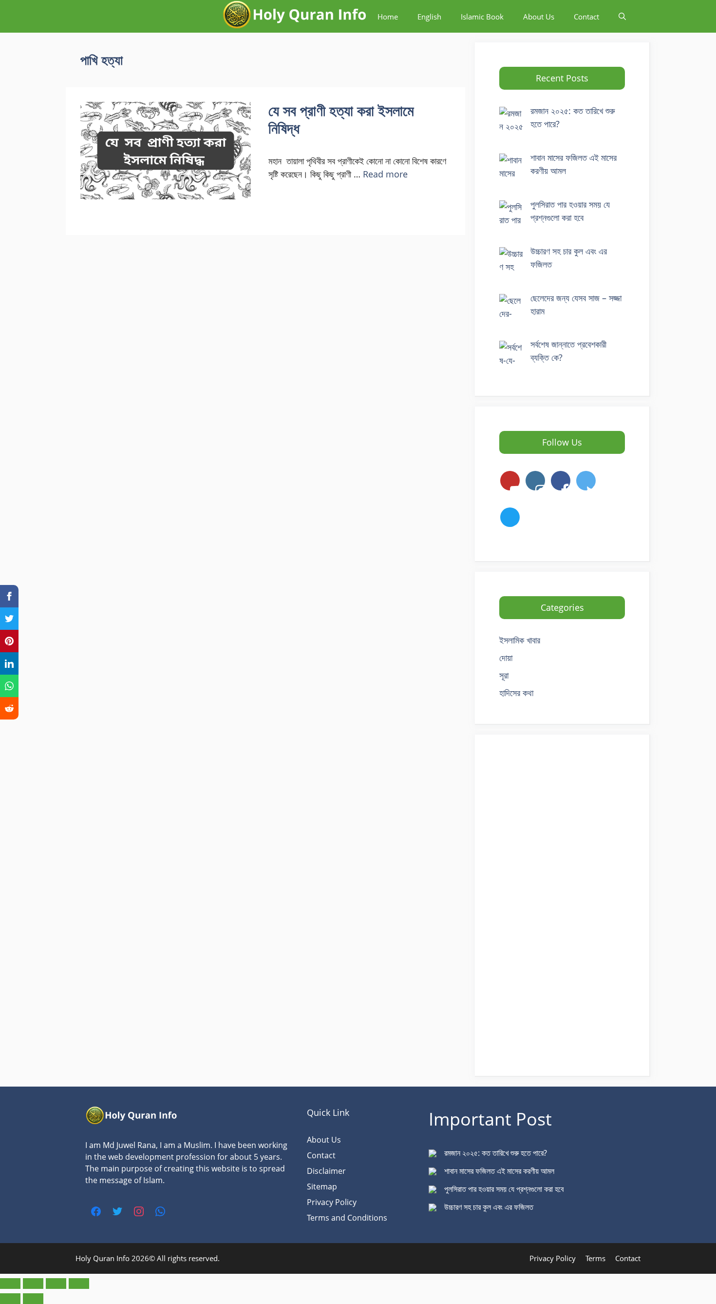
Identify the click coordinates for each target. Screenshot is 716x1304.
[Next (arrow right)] (33, 1298)
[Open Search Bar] (622, 16)
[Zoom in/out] (10, 1283)
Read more (385, 174)
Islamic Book (482, 16)
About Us (538, 16)
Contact (586, 16)
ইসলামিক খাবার (519, 640)
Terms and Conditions (347, 1217)
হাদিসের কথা (516, 693)
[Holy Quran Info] (295, 16)
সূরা (504, 675)
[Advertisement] (562, 905)
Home (387, 16)
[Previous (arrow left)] (10, 1298)
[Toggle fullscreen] (33, 1283)
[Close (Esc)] (79, 1283)
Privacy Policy (332, 1202)
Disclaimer (326, 1171)
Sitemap (322, 1186)
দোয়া (505, 657)
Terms (595, 1258)
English (429, 16)
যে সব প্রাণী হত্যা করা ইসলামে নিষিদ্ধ (341, 119)
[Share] (56, 1283)
